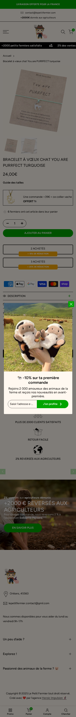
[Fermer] (71, 304)
